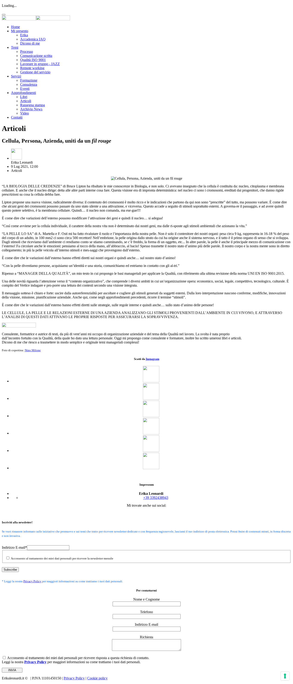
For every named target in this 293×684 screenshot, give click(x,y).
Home (15, 27)
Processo (26, 51)
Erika (24, 35)
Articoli (25, 101)
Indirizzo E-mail (14, 547)
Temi (14, 47)
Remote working (32, 68)
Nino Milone (33, 350)
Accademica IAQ (33, 39)
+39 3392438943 (155, 498)
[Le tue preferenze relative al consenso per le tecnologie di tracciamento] (285, 676)
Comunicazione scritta (36, 56)
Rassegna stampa (32, 105)
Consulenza (28, 84)
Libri (23, 97)
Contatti (16, 117)
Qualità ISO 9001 (33, 60)
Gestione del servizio (35, 72)
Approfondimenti (23, 93)
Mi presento (19, 31)
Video (24, 113)
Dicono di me (30, 43)
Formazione (28, 80)
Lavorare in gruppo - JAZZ (40, 64)
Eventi (25, 88)
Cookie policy (97, 678)
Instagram (152, 359)
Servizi (16, 76)
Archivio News (31, 109)
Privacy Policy (32, 581)
